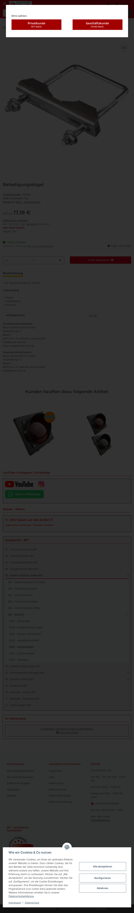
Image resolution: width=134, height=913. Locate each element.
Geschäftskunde (97, 24)
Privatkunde (36, 24)
